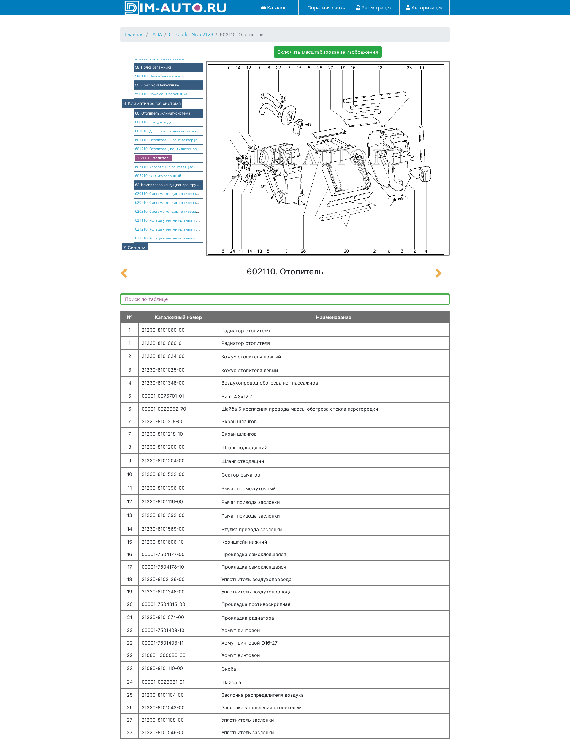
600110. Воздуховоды (153, 122)
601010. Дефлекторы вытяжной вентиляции (174, 131)
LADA (156, 34)
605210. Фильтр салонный (158, 175)
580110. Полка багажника (157, 76)
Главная (134, 34)
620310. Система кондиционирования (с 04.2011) (178, 211)
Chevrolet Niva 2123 (191, 34)
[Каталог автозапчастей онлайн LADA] (173, 7)
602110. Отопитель (153, 158)
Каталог (276, 7)
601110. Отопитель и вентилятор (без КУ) (171, 139)
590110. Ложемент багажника (161, 93)
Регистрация (376, 7)
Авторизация (427, 7)
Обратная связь (325, 7)
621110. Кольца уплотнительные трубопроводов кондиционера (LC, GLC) (199, 220)
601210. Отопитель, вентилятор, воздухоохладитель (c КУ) (186, 148)
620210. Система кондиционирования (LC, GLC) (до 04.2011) (187, 202)
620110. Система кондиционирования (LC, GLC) (177, 193)
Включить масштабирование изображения (328, 52)
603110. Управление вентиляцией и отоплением (178, 166)
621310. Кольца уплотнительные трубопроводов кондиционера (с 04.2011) (200, 238)
